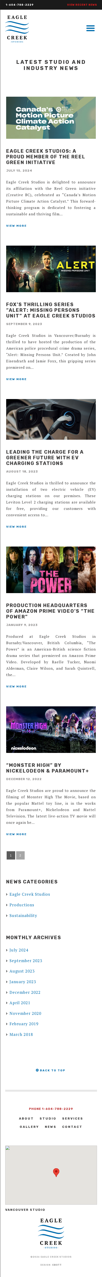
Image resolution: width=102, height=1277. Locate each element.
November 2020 (25, 1013)
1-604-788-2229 (20, 4)
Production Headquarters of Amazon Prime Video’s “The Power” (50, 611)
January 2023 (22, 981)
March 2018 (21, 1034)
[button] (56, 1172)
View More (16, 225)
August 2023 (22, 971)
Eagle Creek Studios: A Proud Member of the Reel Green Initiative (45, 156)
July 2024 (18, 950)
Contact (72, 1127)
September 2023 (25, 960)
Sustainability (23, 915)
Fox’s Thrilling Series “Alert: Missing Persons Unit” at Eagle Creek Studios (51, 310)
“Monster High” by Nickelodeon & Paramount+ (47, 768)
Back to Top (52, 1070)
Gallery (29, 1127)
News (50, 1127)
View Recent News (82, 4)
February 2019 (23, 1023)
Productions (21, 905)
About (26, 1118)
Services (72, 1118)
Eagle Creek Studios (29, 894)
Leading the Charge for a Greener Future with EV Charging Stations (45, 457)
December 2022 (25, 992)
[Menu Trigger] (90, 27)
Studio (48, 1118)
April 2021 (19, 1002)
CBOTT (57, 1265)
